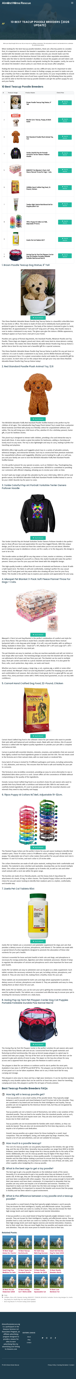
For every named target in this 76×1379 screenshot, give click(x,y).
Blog (29, 1340)
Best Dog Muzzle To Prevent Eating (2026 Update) (20, 1301)
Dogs (5, 1295)
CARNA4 (6, 1297)
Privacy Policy (52, 1365)
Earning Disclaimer (62, 1365)
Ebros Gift (13, 1297)
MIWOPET (31, 1297)
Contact (29, 1342)
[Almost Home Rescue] (16, 3)
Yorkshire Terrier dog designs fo (57, 1297)
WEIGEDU (44, 1297)
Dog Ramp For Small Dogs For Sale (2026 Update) (19, 1299)
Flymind (19, 1297)
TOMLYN (37, 1297)
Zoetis (71, 1297)
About (29, 1337)
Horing (25, 1297)
